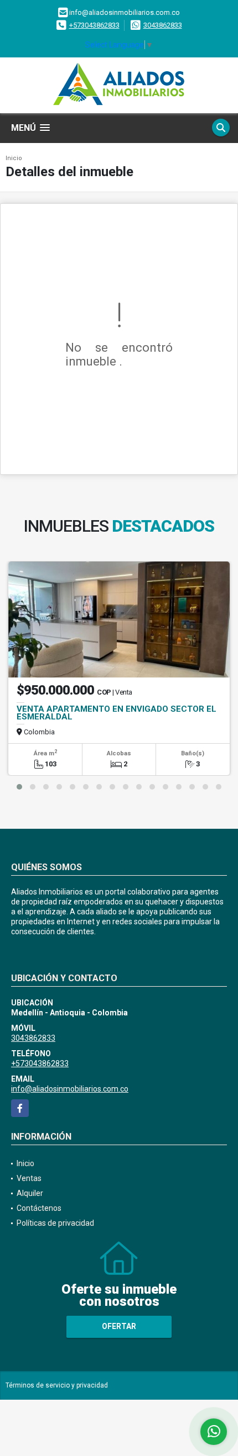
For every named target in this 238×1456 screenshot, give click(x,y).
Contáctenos (39, 1208)
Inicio (14, 158)
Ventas (29, 1178)
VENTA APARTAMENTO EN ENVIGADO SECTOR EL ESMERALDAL (116, 713)
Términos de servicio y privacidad (57, 1385)
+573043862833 (94, 25)
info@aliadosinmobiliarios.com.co (69, 1088)
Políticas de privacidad (55, 1223)
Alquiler (30, 1193)
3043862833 (162, 25)
